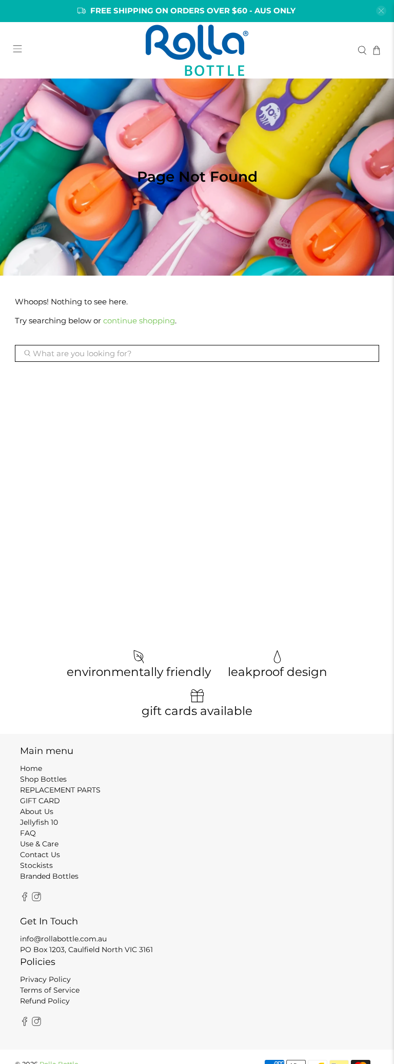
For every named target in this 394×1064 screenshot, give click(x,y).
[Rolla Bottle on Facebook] (24, 898)
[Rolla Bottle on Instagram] (36, 898)
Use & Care (39, 843)
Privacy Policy (45, 979)
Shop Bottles (43, 779)
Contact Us (40, 854)
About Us (36, 811)
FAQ (28, 833)
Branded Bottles (49, 876)
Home (31, 768)
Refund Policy (45, 1000)
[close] (381, 11)
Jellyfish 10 (39, 822)
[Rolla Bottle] (197, 50)
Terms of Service (50, 990)
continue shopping (139, 320)
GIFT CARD (40, 800)
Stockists (36, 865)
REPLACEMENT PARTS (60, 790)
